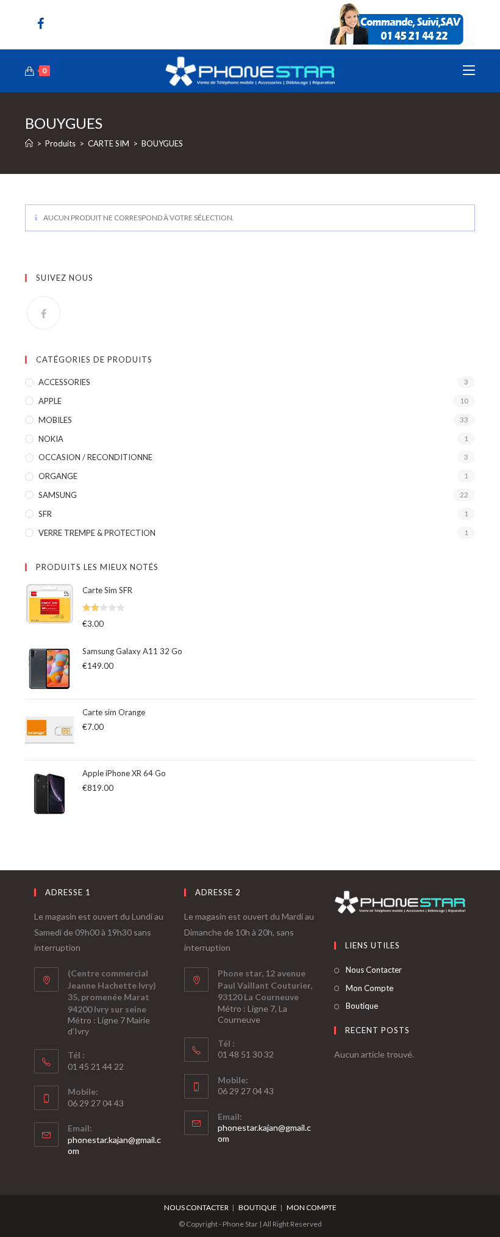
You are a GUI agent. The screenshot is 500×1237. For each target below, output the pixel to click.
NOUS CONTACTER (196, 1207)
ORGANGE (57, 476)
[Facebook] (43, 23)
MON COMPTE (312, 1207)
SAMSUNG (57, 495)
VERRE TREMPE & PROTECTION (96, 533)
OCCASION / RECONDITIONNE (95, 457)
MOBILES (55, 420)
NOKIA (50, 439)
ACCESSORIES (64, 382)
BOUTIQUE (257, 1207)
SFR (45, 514)
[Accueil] (29, 143)
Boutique (362, 1006)
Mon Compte (369, 988)
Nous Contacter (374, 970)
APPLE (50, 401)
